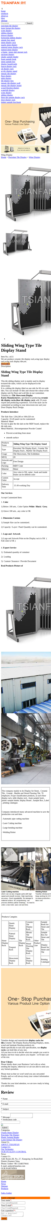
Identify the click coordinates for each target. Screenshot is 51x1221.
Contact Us (5, 1147)
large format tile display (10, 28)
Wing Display (34, 157)
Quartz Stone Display (10, 1132)
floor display (6, 76)
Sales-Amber (6, 1193)
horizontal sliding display (11, 38)
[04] (36, 1179)
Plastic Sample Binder (10, 1137)
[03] (32, 1179)
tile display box (7, 81)
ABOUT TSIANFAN (10, 1144)
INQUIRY (5, 364)
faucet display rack (8, 66)
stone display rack (8, 42)
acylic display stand (9, 71)
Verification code (9, 1119)
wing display (6, 30)
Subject (5, 1109)
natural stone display (9, 50)
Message (5, 1117)
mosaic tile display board (11, 85)
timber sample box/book (11, 102)
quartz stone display (9, 45)
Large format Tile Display (11, 1140)
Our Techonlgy (7, 1149)
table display (6, 78)
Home (3, 157)
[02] (27, 1179)
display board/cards (9, 64)
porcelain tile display (9, 26)
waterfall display (8, 90)
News (3, 1184)
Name (4, 1099)
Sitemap (4, 1186)
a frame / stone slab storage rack (14, 52)
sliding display (7, 33)
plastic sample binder (9, 57)
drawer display (7, 35)
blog (3, 18)
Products (4, 1188)
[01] (13, 1179)
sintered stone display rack (12, 47)
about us (4, 16)
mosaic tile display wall (10, 83)
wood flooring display (10, 88)
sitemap (4, 21)
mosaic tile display (8, 73)
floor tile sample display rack (13, 97)
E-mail (4, 1104)
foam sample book (8, 59)
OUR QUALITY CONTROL (13, 1152)
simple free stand (8, 40)
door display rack (8, 100)
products (4, 13)
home (3, 11)
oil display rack (7, 69)
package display (7, 54)
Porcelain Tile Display (17, 157)
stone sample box (8, 61)
